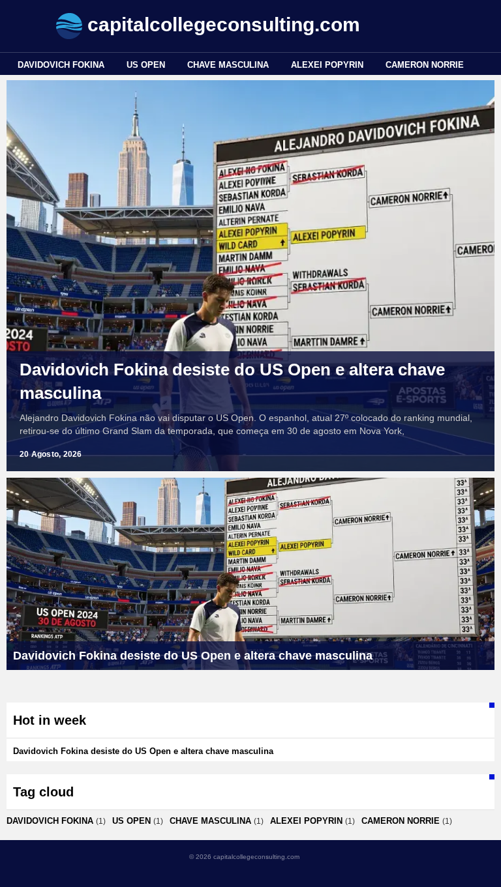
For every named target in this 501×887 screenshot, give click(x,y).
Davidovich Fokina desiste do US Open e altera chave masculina (232, 381)
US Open (146, 65)
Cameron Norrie (425, 65)
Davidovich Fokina (61, 65)
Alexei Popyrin (327, 65)
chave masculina (228, 65)
